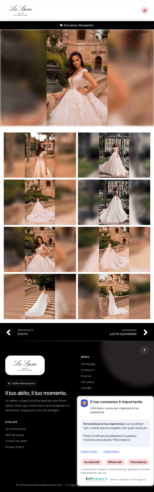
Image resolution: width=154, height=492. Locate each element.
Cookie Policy (111, 451)
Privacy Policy (89, 451)
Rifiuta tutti (115, 462)
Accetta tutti (92, 462)
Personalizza (139, 462)
